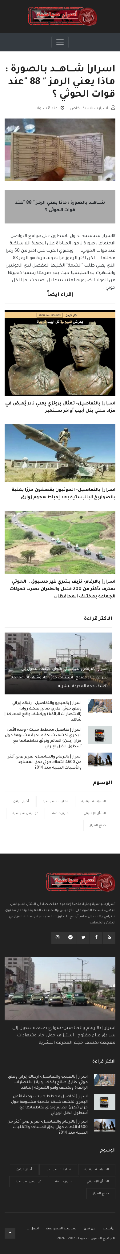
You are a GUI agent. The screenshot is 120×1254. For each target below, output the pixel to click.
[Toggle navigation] (60, 42)
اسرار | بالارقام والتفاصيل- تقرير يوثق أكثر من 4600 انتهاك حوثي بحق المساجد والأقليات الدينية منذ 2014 (45, 762)
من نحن (89, 1229)
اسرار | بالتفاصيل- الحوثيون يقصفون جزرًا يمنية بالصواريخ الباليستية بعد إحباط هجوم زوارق (63, 494)
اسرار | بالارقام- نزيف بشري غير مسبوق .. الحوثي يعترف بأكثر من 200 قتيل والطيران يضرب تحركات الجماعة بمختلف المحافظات (62, 589)
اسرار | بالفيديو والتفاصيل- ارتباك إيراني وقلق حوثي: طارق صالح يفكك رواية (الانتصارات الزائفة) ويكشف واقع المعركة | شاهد (43, 711)
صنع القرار (98, 825)
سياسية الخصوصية (61, 1229)
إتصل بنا (32, 1229)
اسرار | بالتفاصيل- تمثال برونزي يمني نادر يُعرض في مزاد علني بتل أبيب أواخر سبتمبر (60, 407)
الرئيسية (109, 1229)
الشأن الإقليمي (94, 813)
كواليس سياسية (25, 813)
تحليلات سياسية (55, 801)
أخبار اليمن (21, 801)
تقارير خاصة (61, 813)
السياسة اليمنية (94, 801)
